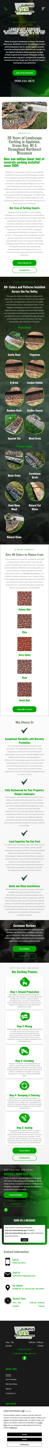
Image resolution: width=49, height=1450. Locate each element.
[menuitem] (24, 1374)
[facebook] (6, 1210)
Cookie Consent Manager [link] (12, 1411)
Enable (24, 1240)
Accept (24, 1434)
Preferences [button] (13, 1428)
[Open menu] (43, 9)
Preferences (24, 1444)
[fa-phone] (5, 10)
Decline (24, 1439)
